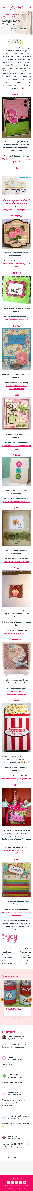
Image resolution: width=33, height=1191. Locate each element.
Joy (8, 28)
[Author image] (3, 28)
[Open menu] (31, 7)
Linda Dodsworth (15, 1036)
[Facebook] (9, 1)
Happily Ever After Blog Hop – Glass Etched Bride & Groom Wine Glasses (8, 956)
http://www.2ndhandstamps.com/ (16, 501)
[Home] (2, 14)
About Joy (17, 1185)
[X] (20, 1)
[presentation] (18, 993)
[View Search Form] (4, 7)
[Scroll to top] (31, 1188)
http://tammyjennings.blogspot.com (16, 779)
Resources (25, 1185)
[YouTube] (16, 1)
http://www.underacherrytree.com (16, 210)
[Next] (30, 999)
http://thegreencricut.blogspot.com (17, 633)
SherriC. (11, 1136)
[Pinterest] (12, 1)
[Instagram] (23, 1)
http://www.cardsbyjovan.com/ (16, 561)
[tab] (13, 1018)
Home (6, 1185)
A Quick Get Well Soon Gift (15, 1009)
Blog (11, 1185)
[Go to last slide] (2, 999)
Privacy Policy (12, 1188)
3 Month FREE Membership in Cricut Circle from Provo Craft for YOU (25, 956)
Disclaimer (21, 1188)
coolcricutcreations (16, 1116)
